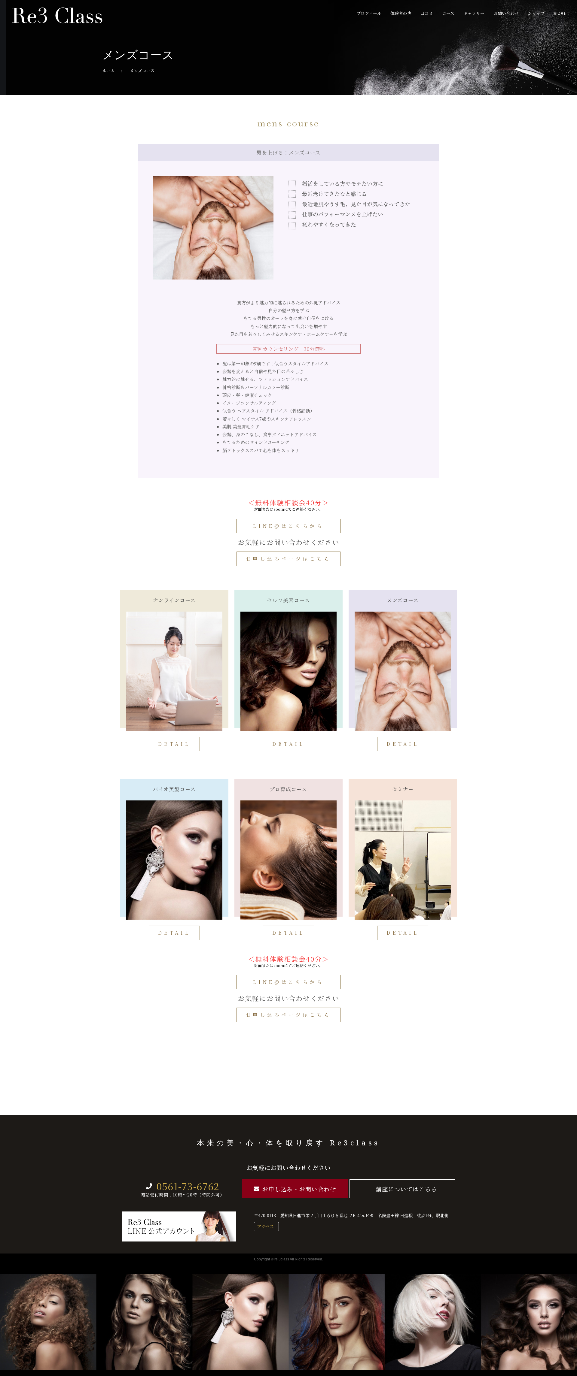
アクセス (265, 1226)
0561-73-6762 (188, 1186)
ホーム (108, 71)
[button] (288, 526)
